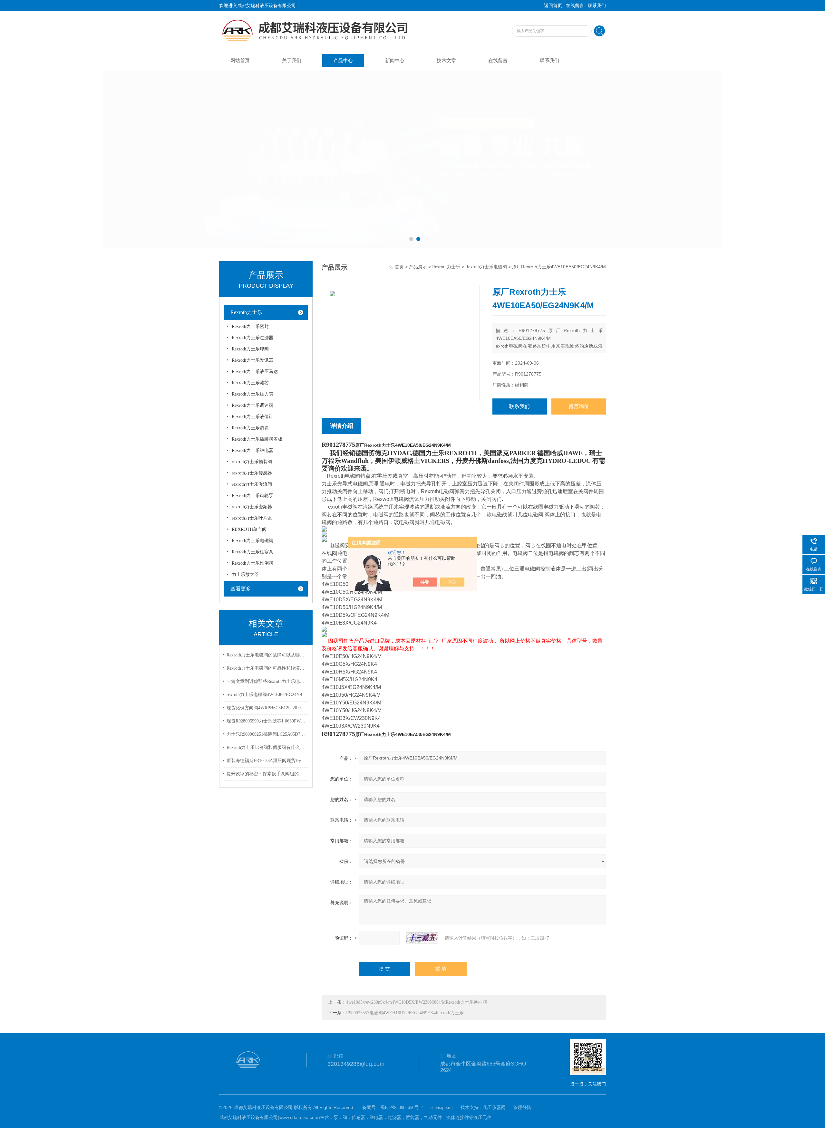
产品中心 (343, 60)
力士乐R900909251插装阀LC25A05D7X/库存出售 (267, 734)
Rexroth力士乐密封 (250, 326)
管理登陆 (522, 1107)
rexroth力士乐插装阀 (252, 461)
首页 (399, 266)
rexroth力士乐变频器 (252, 506)
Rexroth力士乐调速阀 (252, 405)
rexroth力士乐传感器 (252, 473)
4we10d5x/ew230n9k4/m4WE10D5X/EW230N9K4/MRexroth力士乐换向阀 (416, 1002)
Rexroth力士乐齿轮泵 (252, 495)
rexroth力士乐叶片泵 (252, 518)
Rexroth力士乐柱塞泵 (252, 552)
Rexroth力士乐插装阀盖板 (257, 439)
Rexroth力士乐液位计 (252, 416)
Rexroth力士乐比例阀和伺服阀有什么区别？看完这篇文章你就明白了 (267, 747)
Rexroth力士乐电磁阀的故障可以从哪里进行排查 (267, 655)
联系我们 (597, 5)
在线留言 (575, 5)
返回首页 (553, 5)
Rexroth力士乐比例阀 (252, 563)
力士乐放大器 (245, 574)
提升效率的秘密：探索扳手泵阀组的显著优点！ (267, 773)
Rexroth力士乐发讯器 (252, 360)
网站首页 (240, 60)
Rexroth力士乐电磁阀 (252, 540)
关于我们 (291, 60)
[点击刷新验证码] (422, 937)
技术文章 (446, 60)
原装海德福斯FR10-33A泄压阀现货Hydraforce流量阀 (267, 760)
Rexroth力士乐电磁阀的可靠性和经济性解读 (267, 668)
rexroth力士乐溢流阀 (252, 484)
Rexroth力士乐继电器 (252, 450)
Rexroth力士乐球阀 (250, 349)
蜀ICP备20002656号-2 (401, 1107)
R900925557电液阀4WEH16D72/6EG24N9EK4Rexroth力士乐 (405, 1012)
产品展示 (418, 266)
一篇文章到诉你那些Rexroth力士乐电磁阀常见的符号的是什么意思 (267, 681)
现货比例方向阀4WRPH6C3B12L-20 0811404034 (267, 707)
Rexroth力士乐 (246, 312)
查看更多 (240, 588)
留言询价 (578, 406)
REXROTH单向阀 (249, 529)
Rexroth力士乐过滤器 (252, 337)
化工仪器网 (494, 1107)
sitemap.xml (442, 1107)
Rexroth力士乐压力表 (252, 394)
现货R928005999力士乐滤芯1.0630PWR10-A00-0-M (267, 721)
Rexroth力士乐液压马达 (255, 371)
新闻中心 (394, 60)
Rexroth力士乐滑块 (250, 427)
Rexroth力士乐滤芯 (250, 382)
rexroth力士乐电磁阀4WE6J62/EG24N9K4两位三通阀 (267, 694)
